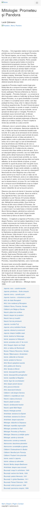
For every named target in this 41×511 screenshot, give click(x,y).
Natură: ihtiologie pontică (12, 411)
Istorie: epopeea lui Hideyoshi (14, 339)
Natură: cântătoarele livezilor (14, 405)
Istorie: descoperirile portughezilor (15, 375)
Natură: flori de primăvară (13, 321)
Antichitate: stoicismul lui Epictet (15, 413)
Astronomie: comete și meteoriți (15, 440)
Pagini (15, 504)
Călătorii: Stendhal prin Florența (15, 452)
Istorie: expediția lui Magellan (14, 378)
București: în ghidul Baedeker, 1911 (16, 479)
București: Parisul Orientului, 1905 (15, 482)
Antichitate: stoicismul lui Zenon (15, 416)
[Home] (4, 2)
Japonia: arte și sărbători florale (15, 327)
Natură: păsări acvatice (12, 402)
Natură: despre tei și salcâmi (14, 315)
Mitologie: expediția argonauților (15, 425)
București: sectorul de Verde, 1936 (16, 473)
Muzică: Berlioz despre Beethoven (15, 464)
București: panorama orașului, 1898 (16, 488)
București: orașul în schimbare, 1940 (16, 470)
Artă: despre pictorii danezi (13, 384)
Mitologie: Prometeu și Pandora (15, 431)
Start (3, 504)
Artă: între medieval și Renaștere (15, 303)
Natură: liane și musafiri (12, 318)
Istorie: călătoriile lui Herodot (14, 357)
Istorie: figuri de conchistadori (14, 381)
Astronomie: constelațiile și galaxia (16, 446)
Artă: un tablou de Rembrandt (14, 348)
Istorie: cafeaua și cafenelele (14, 461)
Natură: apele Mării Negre (13, 408)
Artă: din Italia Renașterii (12, 300)
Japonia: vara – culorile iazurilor (15, 288)
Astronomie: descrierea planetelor (15, 443)
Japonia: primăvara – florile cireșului (16, 291)
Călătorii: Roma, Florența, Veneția (15, 306)
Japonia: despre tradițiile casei (14, 333)
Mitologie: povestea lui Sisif (13, 428)
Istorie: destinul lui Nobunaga (14, 336)
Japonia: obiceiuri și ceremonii (14, 330)
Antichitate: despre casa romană (15, 467)
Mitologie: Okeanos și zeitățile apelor (16, 434)
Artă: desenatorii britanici (12, 390)
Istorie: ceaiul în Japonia (12, 458)
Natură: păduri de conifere (13, 312)
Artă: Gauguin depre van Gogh (14, 345)
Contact (21, 504)
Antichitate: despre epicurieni (14, 419)
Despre (8, 504)
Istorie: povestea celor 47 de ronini (16, 342)
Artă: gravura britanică (11, 387)
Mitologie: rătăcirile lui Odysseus (15, 422)
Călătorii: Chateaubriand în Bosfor (15, 449)
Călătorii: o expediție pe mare (14, 396)
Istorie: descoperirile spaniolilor (14, 372)
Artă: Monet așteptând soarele (14, 363)
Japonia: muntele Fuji (11, 324)
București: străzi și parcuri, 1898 (15, 485)
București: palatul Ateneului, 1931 (15, 476)
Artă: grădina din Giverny (12, 366)
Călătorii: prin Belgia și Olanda (14, 309)
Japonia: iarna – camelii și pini (14, 294)
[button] (20, 37)
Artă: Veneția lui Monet (11, 369)
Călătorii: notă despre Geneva (14, 393)
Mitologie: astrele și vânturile (14, 437)
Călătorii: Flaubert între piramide (15, 455)
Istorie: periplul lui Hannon (13, 360)
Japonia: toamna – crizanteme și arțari (17, 297)
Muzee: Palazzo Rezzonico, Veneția (16, 351)
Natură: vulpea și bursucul (13, 399)
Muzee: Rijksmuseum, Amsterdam (16, 354)
